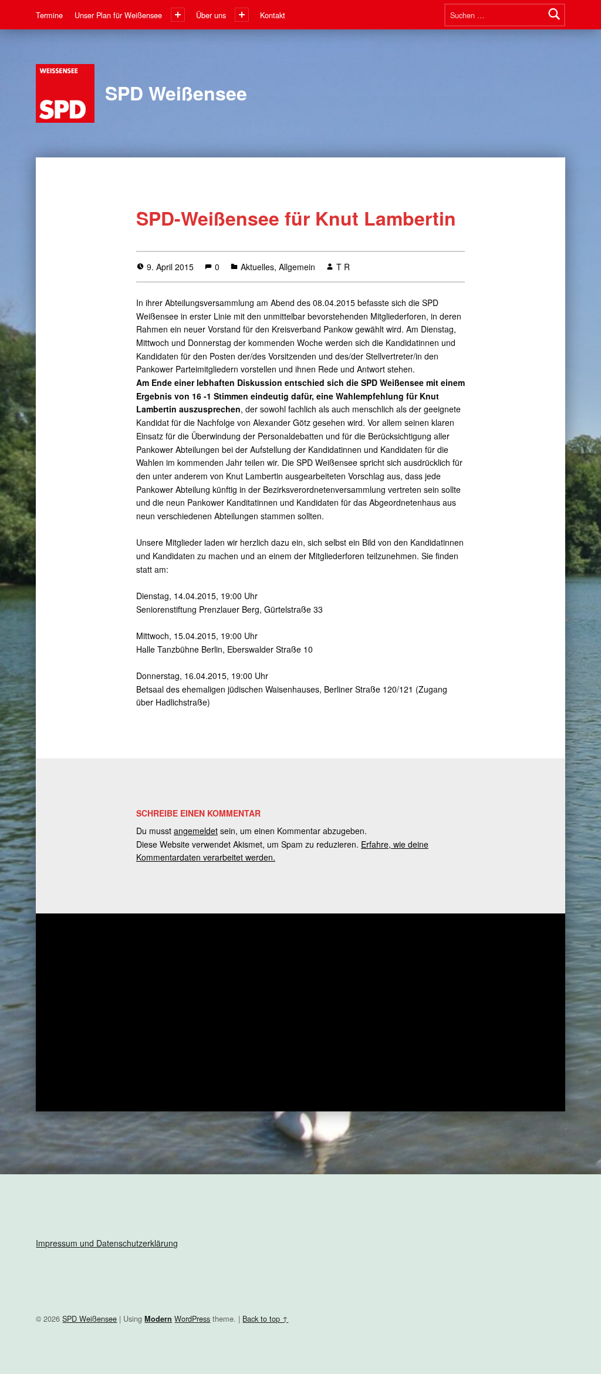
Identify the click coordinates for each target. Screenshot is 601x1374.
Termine (49, 15)
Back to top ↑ (265, 1318)
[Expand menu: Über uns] (242, 15)
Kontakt (272, 15)
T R (343, 267)
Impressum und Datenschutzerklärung (107, 1243)
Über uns (211, 15)
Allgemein (297, 267)
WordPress (192, 1318)
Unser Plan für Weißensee (118, 15)
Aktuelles (257, 267)
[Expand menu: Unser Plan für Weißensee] (178, 15)
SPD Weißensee (176, 92)
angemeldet (196, 831)
